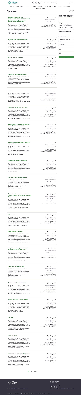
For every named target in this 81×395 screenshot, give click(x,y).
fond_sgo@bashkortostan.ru (56, 387)
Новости (27, 6)
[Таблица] (73, 11)
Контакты (68, 6)
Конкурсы (17, 6)
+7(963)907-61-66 (54, 386)
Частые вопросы (47, 6)
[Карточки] (70, 11)
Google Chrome (43, 393)
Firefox (50, 393)
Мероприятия (33, 6)
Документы (40, 6)
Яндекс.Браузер (36, 393)
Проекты (22, 6)
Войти (72, 2)
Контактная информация (55, 385)
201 (36, 371)
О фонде (12, 6)
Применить (66, 57)
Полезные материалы (40, 8)
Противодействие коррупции (58, 6)
